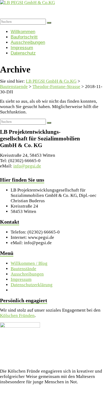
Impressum (22, 47)
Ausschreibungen (28, 42)
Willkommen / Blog (29, 263)
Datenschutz (23, 53)
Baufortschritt (24, 37)
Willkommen (23, 31)
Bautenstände (23, 268)
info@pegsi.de (27, 166)
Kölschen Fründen (17, 315)
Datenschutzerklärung (32, 284)
